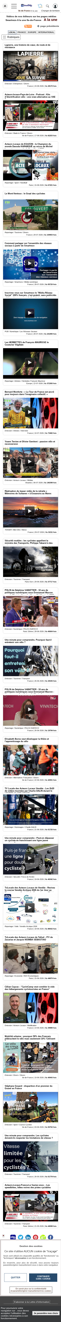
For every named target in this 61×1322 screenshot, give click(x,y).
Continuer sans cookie (43, 1277)
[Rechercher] (47, 6)
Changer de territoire (50, 11)
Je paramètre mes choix (46, 1313)
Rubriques (13, 37)
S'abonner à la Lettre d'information (31, 1302)
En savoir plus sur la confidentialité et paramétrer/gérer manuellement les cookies (31, 1290)
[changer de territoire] (40, 6)
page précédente (49, 26)
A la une (49, 20)
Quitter (15, 1277)
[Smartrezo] (28, 5)
